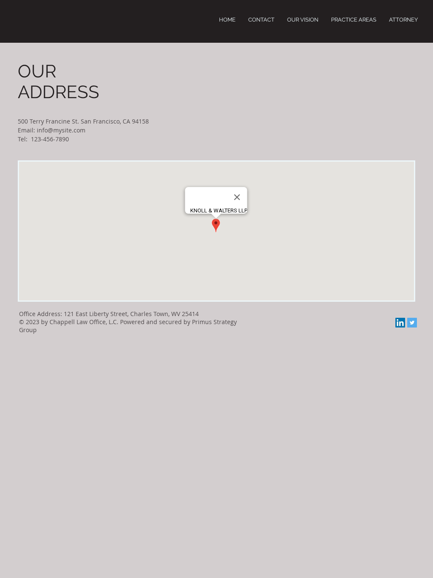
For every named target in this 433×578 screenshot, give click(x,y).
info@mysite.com (61, 130)
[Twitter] (412, 323)
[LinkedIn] (400, 323)
